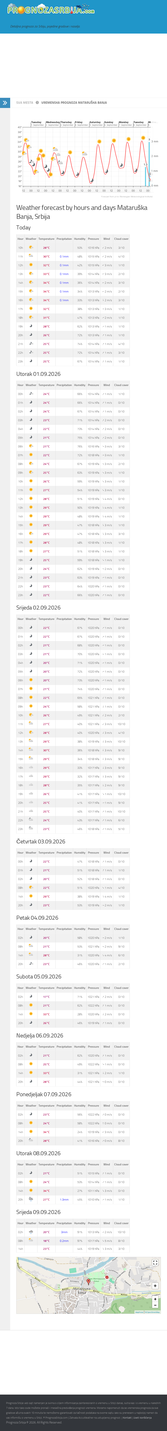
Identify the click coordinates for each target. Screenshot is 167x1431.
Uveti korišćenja (142, 1417)
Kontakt (127, 1417)
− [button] (155, 1305)
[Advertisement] (83, 65)
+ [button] (155, 1298)
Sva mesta (25, 103)
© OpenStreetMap (152, 1312)
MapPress (139, 1312)
